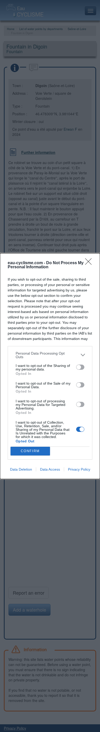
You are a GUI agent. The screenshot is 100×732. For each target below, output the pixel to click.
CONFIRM (30, 451)
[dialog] (50, 366)
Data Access (50, 469)
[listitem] (50, 355)
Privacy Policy (79, 469)
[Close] (90, 263)
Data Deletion (21, 469)
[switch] (80, 367)
